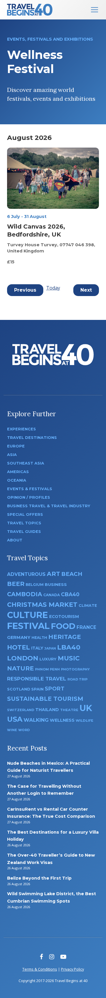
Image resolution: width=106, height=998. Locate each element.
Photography (75, 669)
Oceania (16, 480)
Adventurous (26, 574)
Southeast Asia (25, 463)
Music (69, 658)
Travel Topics (24, 523)
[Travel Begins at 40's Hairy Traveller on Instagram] (51, 957)
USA (14, 719)
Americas (18, 472)
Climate (88, 605)
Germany (18, 637)
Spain (37, 689)
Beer (15, 583)
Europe (16, 446)
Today (53, 288)
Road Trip (77, 679)
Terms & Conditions (39, 969)
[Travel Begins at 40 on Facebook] (41, 957)
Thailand (47, 709)
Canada (51, 595)
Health (39, 637)
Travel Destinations (32, 437)
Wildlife (84, 720)
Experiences (21, 429)
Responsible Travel (36, 679)
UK (86, 708)
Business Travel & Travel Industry (48, 506)
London (22, 658)
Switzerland (20, 710)
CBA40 (70, 594)
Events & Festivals (29, 489)
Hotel (18, 647)
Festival (28, 626)
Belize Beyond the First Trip (39, 878)
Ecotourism (64, 616)
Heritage (64, 636)
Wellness (62, 720)
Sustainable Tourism (45, 698)
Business (56, 584)
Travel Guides (24, 531)
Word (24, 730)
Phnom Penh (47, 669)
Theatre (69, 710)
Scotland (18, 689)
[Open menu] (94, 9)
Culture (27, 615)
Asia (12, 454)
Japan (50, 648)
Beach (71, 574)
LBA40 (68, 647)
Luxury (48, 659)
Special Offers (25, 514)
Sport (54, 688)
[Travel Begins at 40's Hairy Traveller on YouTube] (63, 957)
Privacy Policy (72, 969)
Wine (12, 730)
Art (53, 573)
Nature (20, 668)
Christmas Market (42, 604)
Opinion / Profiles (28, 497)
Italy (37, 648)
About (14, 540)
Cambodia (24, 594)
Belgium (35, 584)
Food (63, 626)
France (86, 627)
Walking (36, 720)
